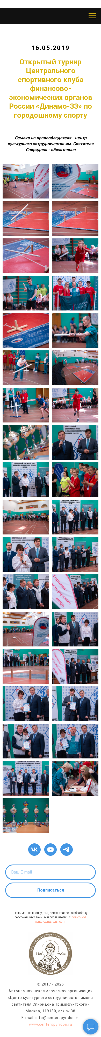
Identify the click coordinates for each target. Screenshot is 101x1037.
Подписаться (50, 890)
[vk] (34, 849)
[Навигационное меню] (92, 16)
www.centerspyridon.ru (50, 1024)
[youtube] (50, 849)
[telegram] (66, 849)
